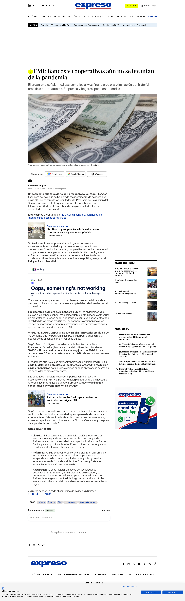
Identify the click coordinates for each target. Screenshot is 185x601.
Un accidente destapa (124, 313)
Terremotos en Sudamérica (86, 25)
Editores (100, 574)
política (46, 17)
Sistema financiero (87, 502)
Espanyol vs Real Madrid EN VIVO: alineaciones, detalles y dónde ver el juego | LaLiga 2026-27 (137, 371)
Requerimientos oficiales (73, 574)
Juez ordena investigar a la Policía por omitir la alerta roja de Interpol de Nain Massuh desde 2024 (138, 354)
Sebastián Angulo (37, 186)
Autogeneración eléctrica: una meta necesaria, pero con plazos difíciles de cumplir (126, 272)
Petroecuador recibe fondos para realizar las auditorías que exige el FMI (72, 399)
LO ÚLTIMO (33, 17)
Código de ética (42, 574)
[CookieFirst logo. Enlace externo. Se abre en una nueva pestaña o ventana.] (3, 588)
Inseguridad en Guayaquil (134, 25)
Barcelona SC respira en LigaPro (55, 25)
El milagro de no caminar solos (126, 281)
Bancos (51, 502)
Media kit (117, 574)
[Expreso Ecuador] (49, 566)
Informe (41, 502)
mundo (141, 17)
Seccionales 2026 (110, 25)
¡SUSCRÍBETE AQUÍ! (39, 494)
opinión (72, 17)
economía (59, 17)
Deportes (121, 17)
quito (109, 17)
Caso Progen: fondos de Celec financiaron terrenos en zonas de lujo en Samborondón (137, 362)
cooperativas (71, 502)
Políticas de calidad (142, 574)
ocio (131, 17)
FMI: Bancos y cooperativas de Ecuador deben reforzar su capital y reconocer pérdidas (73, 231)
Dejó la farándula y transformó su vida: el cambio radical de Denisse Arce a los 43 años (137, 345)
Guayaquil (98, 17)
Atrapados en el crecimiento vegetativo (125, 292)
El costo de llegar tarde (125, 302)
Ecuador (84, 17)
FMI (60, 502)
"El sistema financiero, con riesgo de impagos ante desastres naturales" (65, 216)
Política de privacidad (129, 586)
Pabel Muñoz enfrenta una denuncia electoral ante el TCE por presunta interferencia (134, 337)
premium (152, 17)
